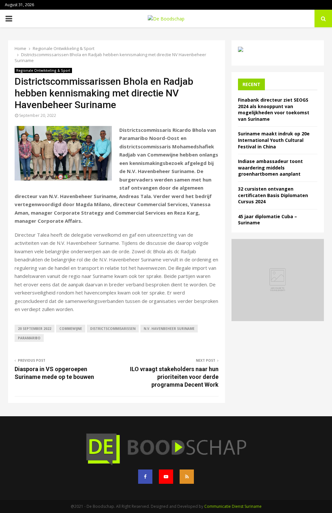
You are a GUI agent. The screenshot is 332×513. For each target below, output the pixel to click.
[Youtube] (166, 476)
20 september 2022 (34, 328)
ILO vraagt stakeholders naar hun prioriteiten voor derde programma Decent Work (174, 377)
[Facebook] (145, 476)
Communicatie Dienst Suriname (233, 506)
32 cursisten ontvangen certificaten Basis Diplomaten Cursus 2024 (273, 195)
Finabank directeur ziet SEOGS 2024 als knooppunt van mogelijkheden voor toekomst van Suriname (273, 109)
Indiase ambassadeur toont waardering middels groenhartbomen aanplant (270, 167)
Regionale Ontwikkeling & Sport (43, 70)
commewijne (70, 328)
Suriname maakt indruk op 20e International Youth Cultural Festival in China (274, 140)
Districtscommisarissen (113, 328)
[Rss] (187, 476)
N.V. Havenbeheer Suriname (169, 328)
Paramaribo (29, 338)
